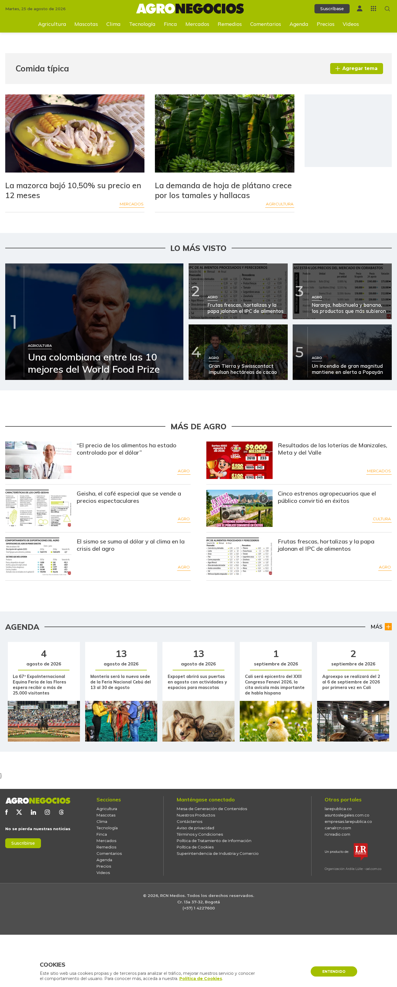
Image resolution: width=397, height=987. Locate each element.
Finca (170, 24)
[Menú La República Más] (373, 8)
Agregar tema (360, 68)
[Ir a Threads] (61, 812)
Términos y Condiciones (200, 834)
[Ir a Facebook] (6, 812)
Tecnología (142, 24)
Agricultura (52, 24)
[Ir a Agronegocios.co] (37, 801)
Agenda (298, 24)
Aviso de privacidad (195, 828)
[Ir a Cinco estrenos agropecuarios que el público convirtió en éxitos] (239, 508)
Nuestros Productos (196, 815)
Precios (326, 24)
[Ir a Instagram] (47, 812)
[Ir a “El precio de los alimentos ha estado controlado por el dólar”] (38, 460)
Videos (351, 24)
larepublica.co (338, 808)
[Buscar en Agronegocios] (387, 9)
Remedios (230, 24)
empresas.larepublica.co (348, 821)
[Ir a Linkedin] (33, 812)
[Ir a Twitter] (19, 812)
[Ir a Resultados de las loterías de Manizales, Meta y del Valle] (239, 460)
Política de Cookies (195, 847)
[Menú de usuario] (359, 8)
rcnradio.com (337, 834)
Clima (113, 24)
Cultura (382, 518)
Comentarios (265, 24)
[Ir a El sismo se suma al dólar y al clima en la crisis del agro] (38, 556)
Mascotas (86, 24)
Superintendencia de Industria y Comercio (218, 853)
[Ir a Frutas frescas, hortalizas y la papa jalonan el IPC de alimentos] (239, 556)
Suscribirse (23, 843)
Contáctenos (189, 821)
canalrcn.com (338, 828)
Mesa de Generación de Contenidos (212, 808)
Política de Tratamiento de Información (214, 840)
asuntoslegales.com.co (347, 815)
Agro (184, 471)
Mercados (197, 24)
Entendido (334, 971)
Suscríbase (332, 8)
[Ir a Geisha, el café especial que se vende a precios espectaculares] (38, 508)
